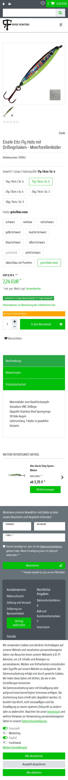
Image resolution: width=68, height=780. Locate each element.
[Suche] (60, 13)
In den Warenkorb (41, 324)
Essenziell (14, 728)
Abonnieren (32, 565)
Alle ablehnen (34, 772)
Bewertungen (13, 372)
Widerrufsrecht (15, 596)
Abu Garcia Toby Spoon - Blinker (42, 468)
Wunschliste (15, 338)
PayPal (13, 738)
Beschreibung (13, 360)
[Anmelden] (4, 3)
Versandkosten (33, 288)
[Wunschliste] (42, 3)
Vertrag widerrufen (19, 623)
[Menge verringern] (14, 327)
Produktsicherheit (16, 384)
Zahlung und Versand (19, 602)
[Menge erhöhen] (14, 321)
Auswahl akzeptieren (34, 764)
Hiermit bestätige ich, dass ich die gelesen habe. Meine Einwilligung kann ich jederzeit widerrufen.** (34, 550)
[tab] (34, 361)
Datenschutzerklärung (48, 602)
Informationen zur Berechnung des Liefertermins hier (29, 305)
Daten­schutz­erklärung (34, 721)
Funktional (15, 742)
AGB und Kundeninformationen (48, 616)
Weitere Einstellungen (15, 747)
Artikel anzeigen (45, 489)
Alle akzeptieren (34, 755)
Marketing (14, 733)
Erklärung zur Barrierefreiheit (15, 611)
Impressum (43, 627)
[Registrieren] (10, 3)
